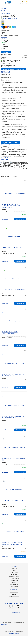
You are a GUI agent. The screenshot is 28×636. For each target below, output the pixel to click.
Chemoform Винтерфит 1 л (11, 247)
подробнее (5, 219)
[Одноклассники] (6, 27)
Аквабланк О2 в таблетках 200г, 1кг (14, 500)
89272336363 (4, 157)
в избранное (4, 37)
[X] (4, 27)
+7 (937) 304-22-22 (14, 606)
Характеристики (5, 71)
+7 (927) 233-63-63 (14, 607)
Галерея (14, 594)
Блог (14, 597)
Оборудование (14, 572)
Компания (14, 589)
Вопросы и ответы (14, 596)
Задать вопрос (4, 159)
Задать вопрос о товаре (10, 143)
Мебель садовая (14, 584)
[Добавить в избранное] (25, 181)
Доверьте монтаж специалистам (13, 69)
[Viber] (8, 27)
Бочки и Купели (14, 580)
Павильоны (14, 570)
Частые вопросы (5, 72)
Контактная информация (14, 603)
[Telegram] (15, 27)
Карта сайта (4, 624)
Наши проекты (14, 592)
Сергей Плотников (14, 633)
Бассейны (14, 568)
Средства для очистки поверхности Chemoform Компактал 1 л (11, 205)
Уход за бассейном (14, 576)
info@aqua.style (16, 612)
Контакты (14, 599)
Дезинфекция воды (14, 578)
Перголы (14, 582)
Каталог (14, 566)
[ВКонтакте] (2, 27)
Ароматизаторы (14, 586)
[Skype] (13, 27)
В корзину (6, 52)
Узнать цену (20, 219)
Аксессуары (14, 574)
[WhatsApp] (10, 27)
